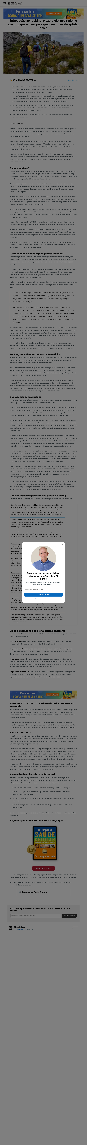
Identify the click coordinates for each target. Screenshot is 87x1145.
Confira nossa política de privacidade (43, 598)
